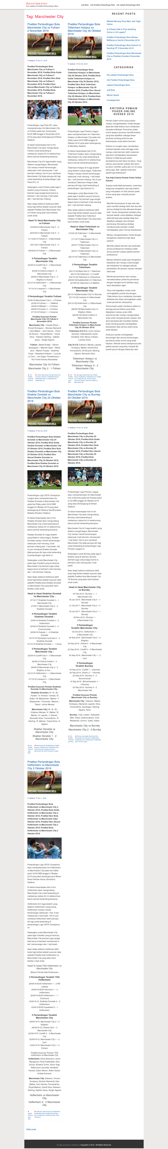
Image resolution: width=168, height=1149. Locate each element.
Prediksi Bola (82, 377)
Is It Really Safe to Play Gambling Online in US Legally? (121, 31)
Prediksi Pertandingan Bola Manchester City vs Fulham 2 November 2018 (43, 27)
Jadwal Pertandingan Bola (30, 1116)
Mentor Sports (113, 95)
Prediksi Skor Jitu (40, 380)
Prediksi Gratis (44, 747)
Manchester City (46, 375)
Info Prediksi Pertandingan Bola (102, 5)
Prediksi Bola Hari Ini (40, 378)
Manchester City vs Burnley (82, 738)
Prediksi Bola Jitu (52, 378)
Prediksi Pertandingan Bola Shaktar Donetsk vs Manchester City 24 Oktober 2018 (44, 396)
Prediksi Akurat (50, 745)
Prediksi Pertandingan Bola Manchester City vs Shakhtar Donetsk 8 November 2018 (124, 56)
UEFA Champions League (51, 751)
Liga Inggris (79, 375)
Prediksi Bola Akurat (53, 377)
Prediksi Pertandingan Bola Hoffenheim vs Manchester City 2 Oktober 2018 (43, 765)
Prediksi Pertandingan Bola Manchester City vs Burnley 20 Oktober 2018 (84, 394)
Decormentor (37, 3)
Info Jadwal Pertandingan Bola (128, 5)
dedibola (32, 60)
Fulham (39, 375)
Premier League (91, 378)
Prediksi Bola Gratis (39, 1113)
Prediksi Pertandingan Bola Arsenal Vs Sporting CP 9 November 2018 (124, 47)
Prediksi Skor (41, 1115)
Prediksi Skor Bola (53, 747)
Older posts (31, 1129)
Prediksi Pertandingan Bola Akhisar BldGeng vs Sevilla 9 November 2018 (123, 39)
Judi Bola (85, 5)
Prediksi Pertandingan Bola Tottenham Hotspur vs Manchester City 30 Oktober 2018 (84, 29)
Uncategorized (113, 100)
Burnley (79, 736)
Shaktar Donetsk (39, 749)
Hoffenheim (39, 1111)
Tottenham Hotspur (79, 380)
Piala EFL (44, 377)
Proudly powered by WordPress (68, 1145)
